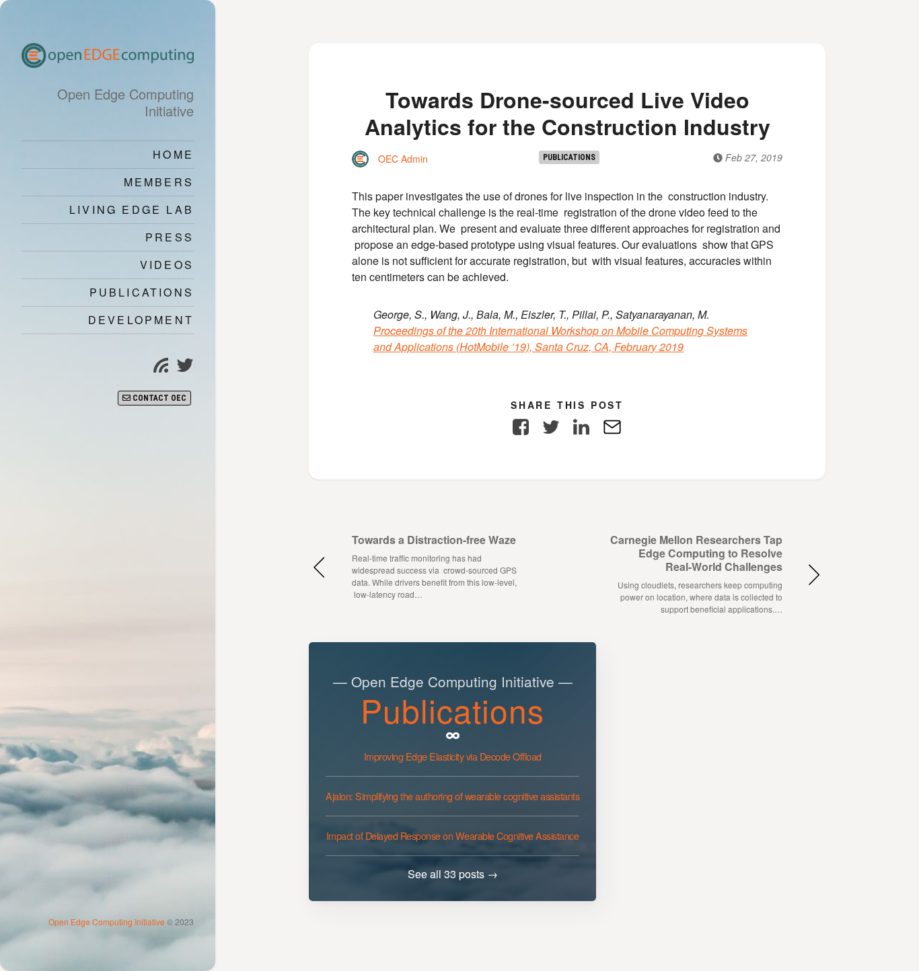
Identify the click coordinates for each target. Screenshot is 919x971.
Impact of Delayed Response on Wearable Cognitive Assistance (452, 835)
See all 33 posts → (453, 874)
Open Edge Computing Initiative (107, 921)
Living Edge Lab (131, 209)
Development (141, 319)
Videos (167, 264)
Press (169, 237)
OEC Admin (401, 158)
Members (159, 182)
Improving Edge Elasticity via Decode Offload (453, 756)
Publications (141, 292)
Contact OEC (158, 398)
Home (173, 154)
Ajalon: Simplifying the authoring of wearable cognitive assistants (452, 796)
